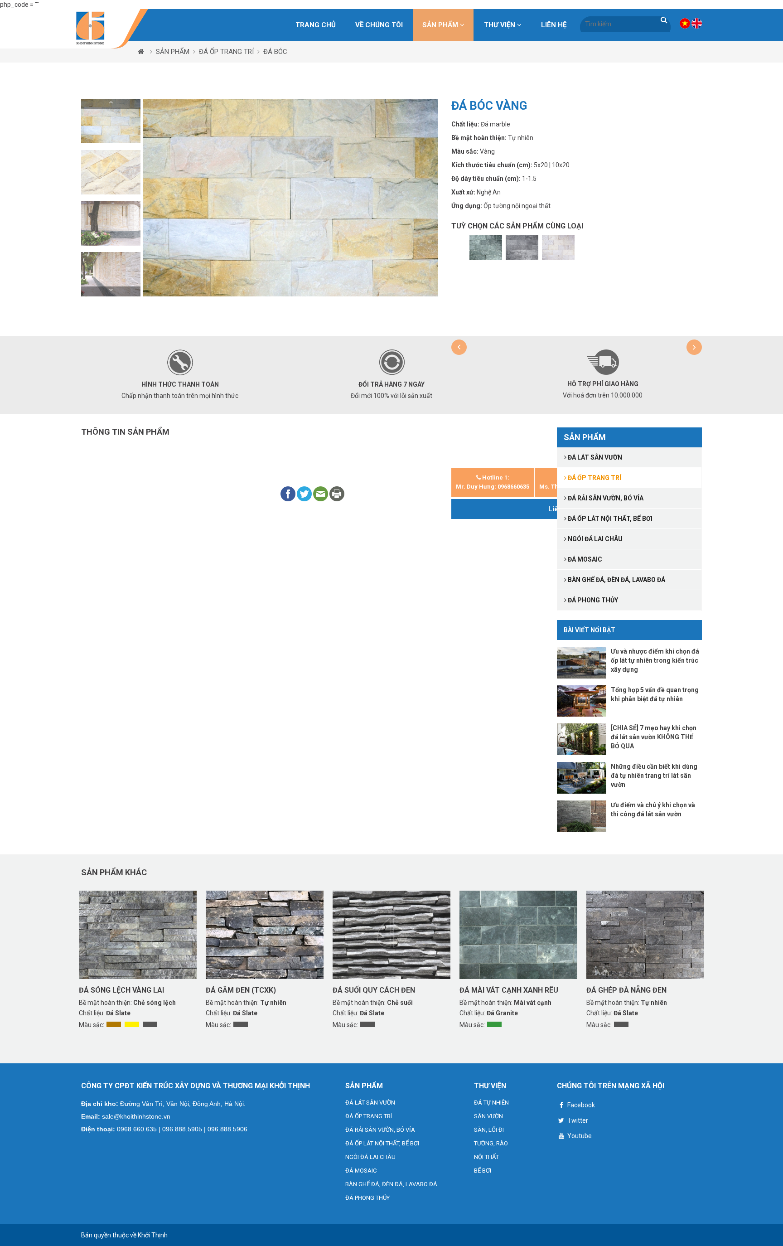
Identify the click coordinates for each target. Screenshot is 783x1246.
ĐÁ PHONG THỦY (367, 1197)
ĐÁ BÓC (275, 52)
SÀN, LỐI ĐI (489, 1129)
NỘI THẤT (486, 1157)
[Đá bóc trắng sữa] (558, 247)
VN (685, 23)
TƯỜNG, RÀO (491, 1143)
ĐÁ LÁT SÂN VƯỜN (370, 1102)
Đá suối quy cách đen (374, 990)
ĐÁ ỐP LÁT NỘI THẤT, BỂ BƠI (382, 1143)
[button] (110, 104)
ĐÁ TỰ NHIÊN (491, 1102)
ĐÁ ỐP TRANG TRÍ (226, 52)
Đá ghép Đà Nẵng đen (626, 990)
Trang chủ (315, 25)
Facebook (580, 1105)
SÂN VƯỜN (488, 1116)
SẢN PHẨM (441, 25)
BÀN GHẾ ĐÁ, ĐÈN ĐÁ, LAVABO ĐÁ (391, 1184)
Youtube (579, 1135)
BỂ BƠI (482, 1170)
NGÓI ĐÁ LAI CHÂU (370, 1157)
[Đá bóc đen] (522, 247)
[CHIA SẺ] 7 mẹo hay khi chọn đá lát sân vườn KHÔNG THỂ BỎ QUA (653, 737)
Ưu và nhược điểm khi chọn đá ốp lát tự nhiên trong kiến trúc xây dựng (655, 660)
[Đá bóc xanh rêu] (485, 247)
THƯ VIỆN (500, 25)
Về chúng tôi (379, 25)
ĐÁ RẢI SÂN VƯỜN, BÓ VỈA (380, 1129)
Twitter (577, 1120)
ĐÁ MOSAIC (361, 1170)
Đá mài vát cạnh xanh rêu (508, 990)
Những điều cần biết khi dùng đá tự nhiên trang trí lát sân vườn (654, 775)
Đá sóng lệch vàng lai (121, 990)
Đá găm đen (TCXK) (241, 990)
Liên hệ (553, 25)
